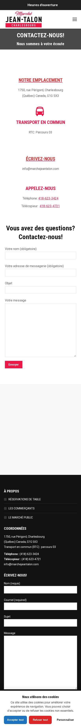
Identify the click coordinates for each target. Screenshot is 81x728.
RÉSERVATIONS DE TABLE (24, 499)
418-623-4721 (50, 206)
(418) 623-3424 (29, 554)
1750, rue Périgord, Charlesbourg (24, 536)
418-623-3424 (48, 198)
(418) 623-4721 (31, 559)
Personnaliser (65, 719)
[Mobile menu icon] (74, 19)
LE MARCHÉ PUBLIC (20, 517)
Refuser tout (40, 719)
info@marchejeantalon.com (21, 564)
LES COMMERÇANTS (21, 508)
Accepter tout (15, 719)
